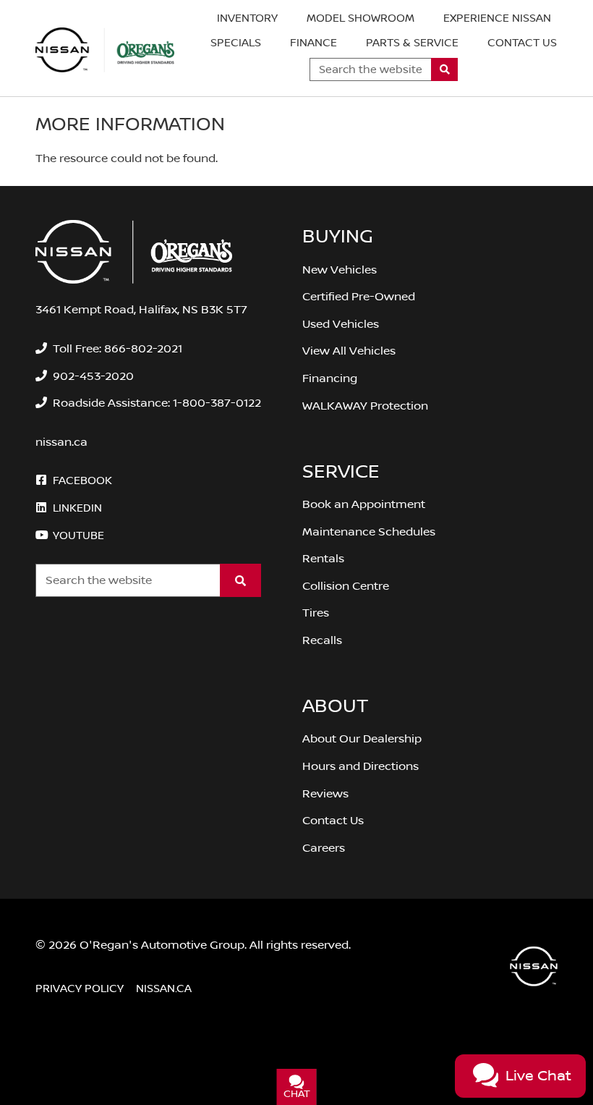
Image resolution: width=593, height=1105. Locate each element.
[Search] (444, 69)
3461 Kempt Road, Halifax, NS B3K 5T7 (141, 309)
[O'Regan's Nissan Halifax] (104, 49)
